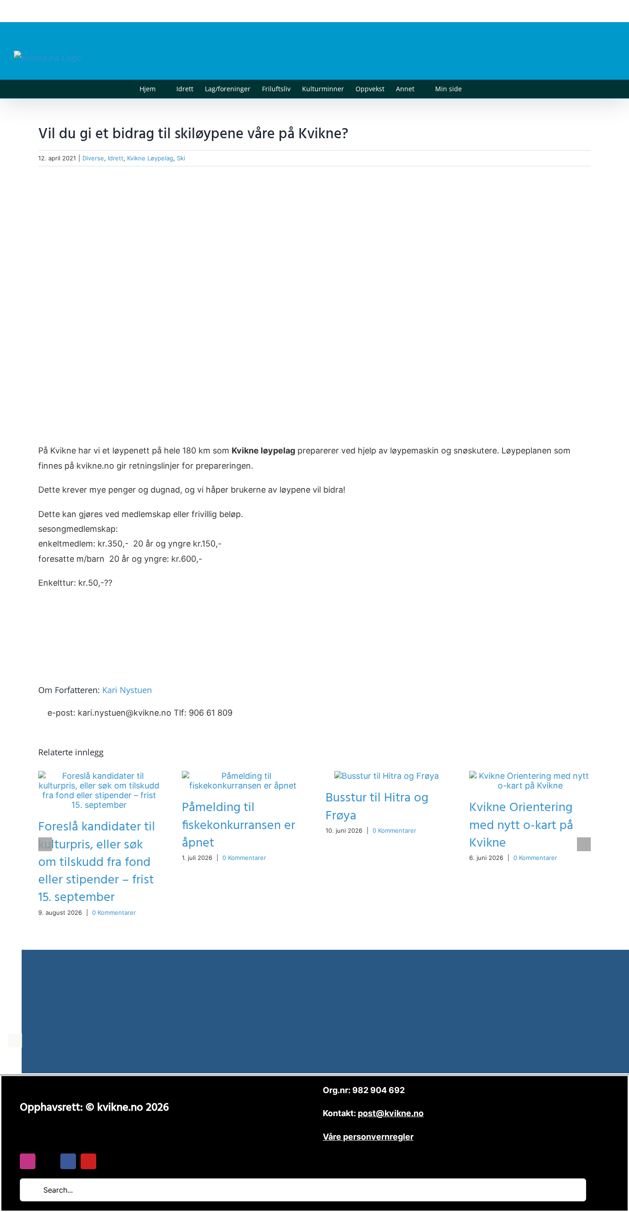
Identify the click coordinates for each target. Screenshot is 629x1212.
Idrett (115, 158)
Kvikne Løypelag (150, 158)
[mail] (48, 1161)
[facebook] (68, 1161)
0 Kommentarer (114, 912)
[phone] (108, 1161)
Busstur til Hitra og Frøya (377, 807)
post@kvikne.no (594, 10)
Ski (181, 158)
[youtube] (88, 1161)
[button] (475, 89)
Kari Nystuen (127, 689)
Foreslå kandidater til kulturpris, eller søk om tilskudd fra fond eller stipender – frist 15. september (96, 862)
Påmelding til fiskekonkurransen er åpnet (238, 825)
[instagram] (27, 1161)
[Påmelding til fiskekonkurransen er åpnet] (242, 776)
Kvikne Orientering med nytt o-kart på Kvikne (521, 825)
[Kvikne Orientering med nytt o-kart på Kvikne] (530, 776)
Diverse (93, 158)
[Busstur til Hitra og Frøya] (386, 776)
